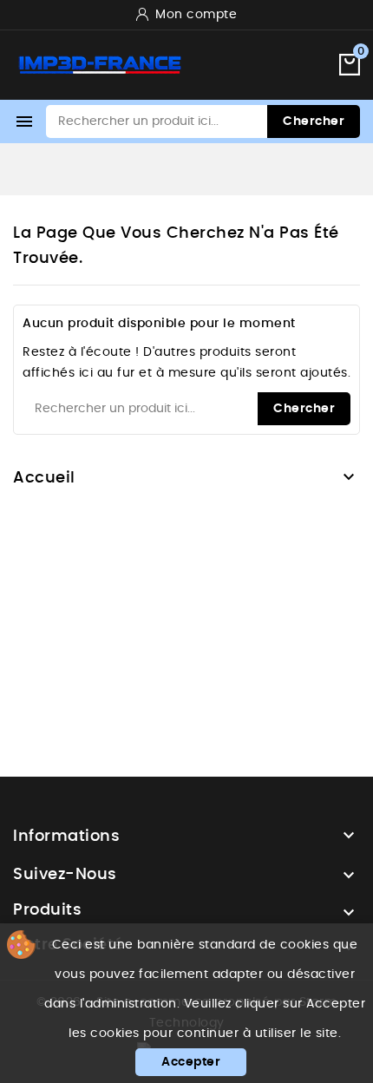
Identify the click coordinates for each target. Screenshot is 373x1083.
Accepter (190, 1062)
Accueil (44, 478)
